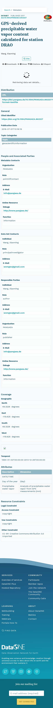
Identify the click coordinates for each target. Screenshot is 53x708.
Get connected (26, 702)
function (7, 217)
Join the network (37, 588)
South (4, 423)
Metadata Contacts (10, 160)
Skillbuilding (8, 611)
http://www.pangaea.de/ (16, 210)
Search (7, 10)
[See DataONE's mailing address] (37, 671)
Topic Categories (9, 135)
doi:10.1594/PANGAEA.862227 (14, 18)
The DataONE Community (35, 593)
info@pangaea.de (12, 193)
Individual (6, 239)
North (4, 403)
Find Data (10, 630)
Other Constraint (10, 530)
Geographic (6, 399)
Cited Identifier (8, 115)
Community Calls (37, 598)
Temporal (5, 456)
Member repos (35, 584)
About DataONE (36, 611)
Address (6, 185)
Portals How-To (9, 623)
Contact (32, 619)
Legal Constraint (9, 506)
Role (4, 175)
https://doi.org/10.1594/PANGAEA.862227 (22, 119)
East (4, 413)
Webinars (6, 619)
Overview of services (12, 580)
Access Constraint (10, 510)
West (4, 433)
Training (6, 615)
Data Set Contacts (10, 234)
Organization (8, 165)
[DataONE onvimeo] (13, 671)
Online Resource (10, 203)
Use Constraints (9, 520)
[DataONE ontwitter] (5, 671)
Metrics (32, 615)
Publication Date (9, 125)
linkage (6, 207)
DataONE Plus (9, 584)
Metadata (17, 10)
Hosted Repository (11, 588)
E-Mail (6, 189)
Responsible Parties (10, 280)
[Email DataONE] (21, 671)
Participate (33, 580)
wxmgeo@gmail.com (14, 267)
